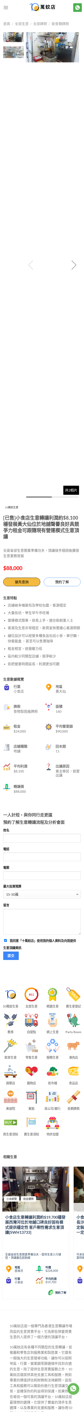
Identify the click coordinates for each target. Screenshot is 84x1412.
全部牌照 (40, 24)
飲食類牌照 (60, 24)
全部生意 (22, 24)
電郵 (6, 867)
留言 (6, 905)
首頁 (6, 24)
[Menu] (5, 7)
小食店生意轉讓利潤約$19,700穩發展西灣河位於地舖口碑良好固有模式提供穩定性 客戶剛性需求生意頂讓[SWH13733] (35, 1225)
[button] (74, 265)
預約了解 (62, 582)
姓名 (6, 830)
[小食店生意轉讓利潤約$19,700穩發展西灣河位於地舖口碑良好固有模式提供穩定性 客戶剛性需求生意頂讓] (35, 1189)
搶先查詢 (22, 582)
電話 (6, 849)
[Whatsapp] (73, 1389)
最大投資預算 (12, 886)
